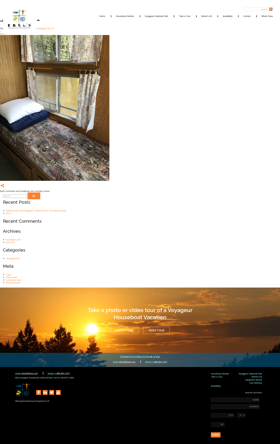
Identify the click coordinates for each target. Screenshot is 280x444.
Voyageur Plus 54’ (46, 28)
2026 (8, 213)
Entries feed (11, 277)
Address (214, 410)
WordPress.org (13, 282)
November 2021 (13, 239)
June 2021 (10, 242)
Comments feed (13, 280)
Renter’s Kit (206, 16)
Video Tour (156, 330)
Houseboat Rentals (125, 16)
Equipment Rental (253, 379)
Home (102, 16)
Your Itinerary (255, 382)
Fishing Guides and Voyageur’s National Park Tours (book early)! (36, 210)
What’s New (267, 16)
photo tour (124, 330)
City (212, 418)
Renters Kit (257, 376)
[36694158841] (54, 180)
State (239, 419)
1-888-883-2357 (156, 361)
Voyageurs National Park (156, 16)
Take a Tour (184, 16)
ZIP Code (215, 428)
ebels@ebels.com (124, 361)
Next (3, 33)
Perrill (46, 401)
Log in (9, 274)
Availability (227, 16)
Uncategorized (13, 258)
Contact (247, 16)
